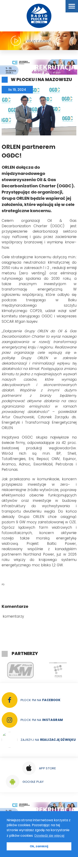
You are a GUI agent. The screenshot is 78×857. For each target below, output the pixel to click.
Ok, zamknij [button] (39, 846)
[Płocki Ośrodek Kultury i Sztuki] (30, 670)
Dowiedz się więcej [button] (49, 835)
